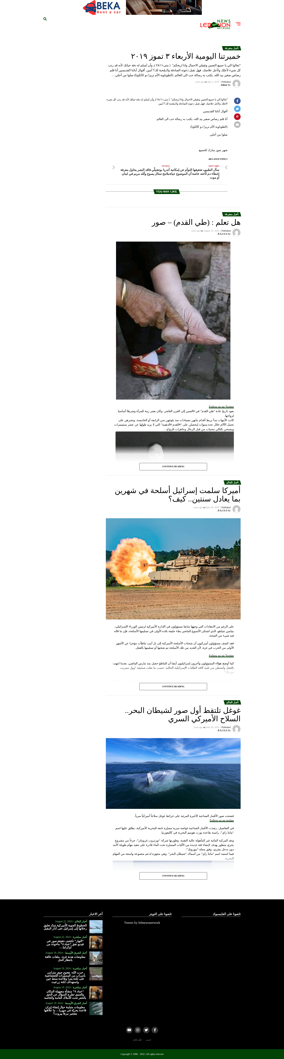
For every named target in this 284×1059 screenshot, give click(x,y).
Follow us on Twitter (221, 406)
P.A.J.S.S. (222, 234)
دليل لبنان (137, 1039)
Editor (224, 85)
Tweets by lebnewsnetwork (142, 922)
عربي (148, 1039)
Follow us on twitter (222, 820)
